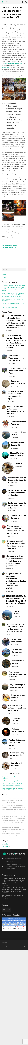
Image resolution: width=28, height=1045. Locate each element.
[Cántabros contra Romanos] (14, 424)
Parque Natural (20, 820)
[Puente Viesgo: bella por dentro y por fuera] (14, 372)
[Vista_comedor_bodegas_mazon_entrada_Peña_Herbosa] (8, 89)
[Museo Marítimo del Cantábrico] (14, 456)
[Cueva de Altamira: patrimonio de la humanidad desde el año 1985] (14, 411)
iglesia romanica (19, 811)
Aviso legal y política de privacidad (16, 947)
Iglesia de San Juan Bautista (10, 811)
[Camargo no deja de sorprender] (14, 755)
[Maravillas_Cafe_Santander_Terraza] (8, 206)
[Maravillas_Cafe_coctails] (20, 208)
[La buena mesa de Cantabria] (14, 518)
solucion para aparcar (20, 831)
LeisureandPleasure (8, 816)
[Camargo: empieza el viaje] (14, 384)
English (4, 275)
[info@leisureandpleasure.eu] (3, 858)
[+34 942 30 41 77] (3, 861)
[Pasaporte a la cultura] (14, 663)
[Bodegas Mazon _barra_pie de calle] (20, 96)
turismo (4, 834)
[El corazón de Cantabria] (14, 721)
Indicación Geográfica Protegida (8, 814)
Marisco (20, 816)
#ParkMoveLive (5, 798)
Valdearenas (5, 836)
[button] (22, 2)
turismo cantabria (13, 834)
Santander (6, 829)
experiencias (17, 809)
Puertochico (5, 68)
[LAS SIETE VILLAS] (14, 615)
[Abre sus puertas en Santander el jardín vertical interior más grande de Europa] (14, 629)
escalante (8, 809)
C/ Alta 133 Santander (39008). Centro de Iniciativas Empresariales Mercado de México (15, 866)
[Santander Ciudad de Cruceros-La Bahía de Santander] (14, 481)
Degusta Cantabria (19, 805)
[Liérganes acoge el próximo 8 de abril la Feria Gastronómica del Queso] (14, 546)
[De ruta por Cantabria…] (14, 652)
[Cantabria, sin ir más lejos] (14, 766)
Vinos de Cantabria (14, 836)
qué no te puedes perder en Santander (15, 825)
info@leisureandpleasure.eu (13, 859)
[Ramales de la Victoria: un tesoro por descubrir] (14, 359)
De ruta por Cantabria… (16, 781)
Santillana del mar (11, 831)
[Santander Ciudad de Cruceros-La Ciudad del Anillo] (14, 507)
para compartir (12, 820)
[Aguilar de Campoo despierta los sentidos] (14, 744)
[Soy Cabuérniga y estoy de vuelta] (14, 687)
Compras (13, 805)
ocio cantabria (16, 818)
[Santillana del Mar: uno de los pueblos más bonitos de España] (14, 396)
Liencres (15, 816)
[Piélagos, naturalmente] (14, 732)
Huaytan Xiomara (7, 777)
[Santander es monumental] (14, 642)
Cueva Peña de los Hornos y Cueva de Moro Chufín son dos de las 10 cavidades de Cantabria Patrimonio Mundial (14, 295)
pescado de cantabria (6, 822)
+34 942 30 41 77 (10, 861)
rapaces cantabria (5, 827)
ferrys (21, 809)
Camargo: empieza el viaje (9, 307)
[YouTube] (8, 910)
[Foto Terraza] (20, 81)
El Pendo (14, 807)
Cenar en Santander (22, 803)
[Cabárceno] (14, 468)
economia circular (6, 807)
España (11, 809)
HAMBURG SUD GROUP (9, 788)
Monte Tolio (9, 818)
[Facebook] (4, 910)
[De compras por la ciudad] (14, 698)
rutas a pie (16, 827)
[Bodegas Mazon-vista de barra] (8, 82)
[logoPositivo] (6, 2)
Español (4, 277)
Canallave (4, 803)
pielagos (20, 823)
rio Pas (11, 827)
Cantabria (12, 802)
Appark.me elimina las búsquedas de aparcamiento (13, 789)
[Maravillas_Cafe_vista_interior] (8, 217)
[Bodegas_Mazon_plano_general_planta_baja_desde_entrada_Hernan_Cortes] (20, 88)
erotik (3, 786)
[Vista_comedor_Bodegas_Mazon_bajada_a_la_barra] (8, 96)
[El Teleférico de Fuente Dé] (14, 445)
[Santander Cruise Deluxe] (14, 435)
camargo (20, 800)
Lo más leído (5, 844)
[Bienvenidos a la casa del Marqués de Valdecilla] (14, 676)
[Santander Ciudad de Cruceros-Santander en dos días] (14, 494)
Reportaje (5, 846)
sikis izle (4, 783)
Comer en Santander (6, 805)
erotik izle (5, 781)
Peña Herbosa (14, 822)
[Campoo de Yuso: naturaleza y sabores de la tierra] (14, 709)
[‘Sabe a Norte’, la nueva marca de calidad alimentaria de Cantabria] (14, 531)
